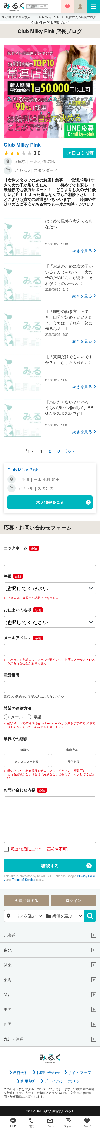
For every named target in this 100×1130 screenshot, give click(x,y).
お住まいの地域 (22, 609)
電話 (37, 716)
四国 (8, 1024)
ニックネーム (20, 548)
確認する (50, 865)
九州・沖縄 (13, 1039)
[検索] (90, 916)
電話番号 (12, 675)
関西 (8, 994)
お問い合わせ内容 (24, 790)
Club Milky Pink (22, 144)
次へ (70, 450)
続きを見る (82, 250)
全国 (43, 6)
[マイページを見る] (80, 6)
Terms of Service (23, 879)
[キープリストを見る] (67, 6)
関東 (8, 964)
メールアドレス (22, 637)
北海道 (10, 935)
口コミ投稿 (83, 152)
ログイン (73, 900)
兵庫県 (32, 6)
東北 (8, 950)
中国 (8, 1009)
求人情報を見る (50, 502)
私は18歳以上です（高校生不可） (41, 849)
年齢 (12, 575)
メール (17, 716)
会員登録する (26, 900)
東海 (8, 979)
